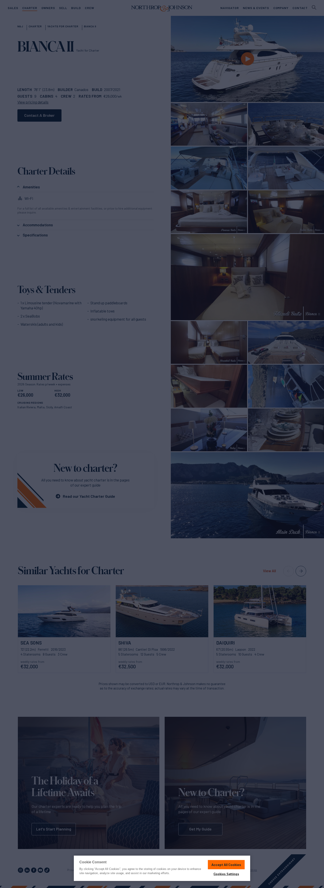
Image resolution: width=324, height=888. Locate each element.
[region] (162, 868)
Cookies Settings (226, 874)
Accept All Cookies (226, 864)
